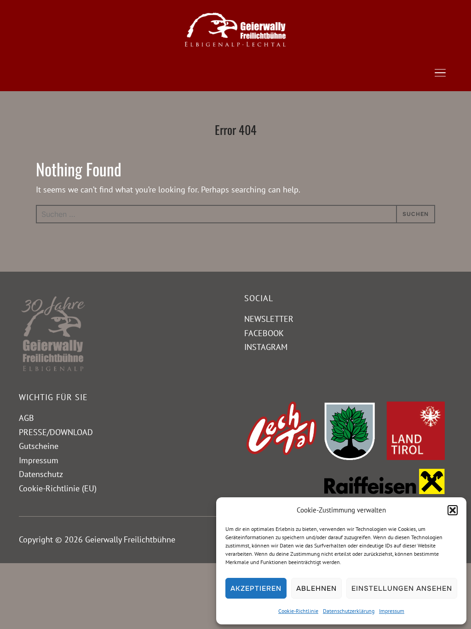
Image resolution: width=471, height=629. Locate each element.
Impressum (391, 610)
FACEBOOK (264, 333)
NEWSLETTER (268, 319)
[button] (452, 510)
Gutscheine (38, 446)
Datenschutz (41, 474)
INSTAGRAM (265, 347)
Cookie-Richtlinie (298, 610)
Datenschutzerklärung (348, 610)
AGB (26, 418)
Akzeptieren (255, 588)
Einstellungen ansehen (401, 588)
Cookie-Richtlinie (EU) (58, 488)
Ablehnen (316, 588)
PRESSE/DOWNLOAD (56, 432)
